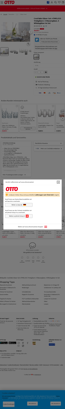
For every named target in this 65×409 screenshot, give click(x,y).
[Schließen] (58, 182)
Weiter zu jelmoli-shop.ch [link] (17, 216)
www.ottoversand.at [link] (31, 226)
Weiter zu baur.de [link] (17, 205)
